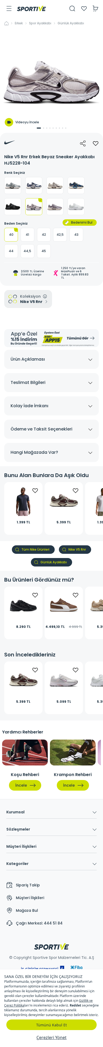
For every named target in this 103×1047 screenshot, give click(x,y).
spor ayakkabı (40, 23)
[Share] (83, 143)
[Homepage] (31, 8)
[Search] (72, 8)
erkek (19, 23)
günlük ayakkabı (71, 23)
